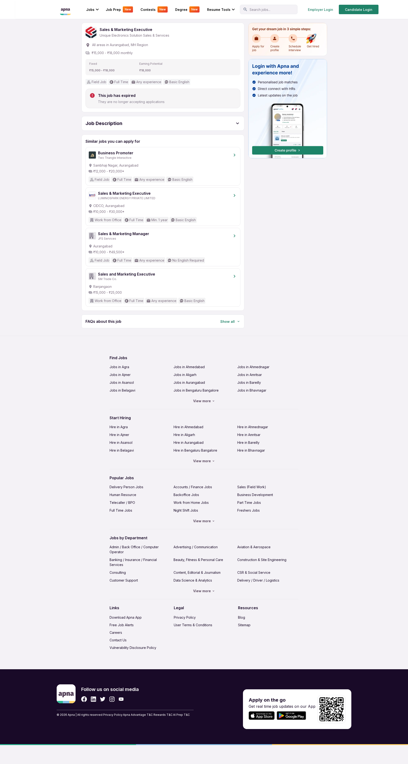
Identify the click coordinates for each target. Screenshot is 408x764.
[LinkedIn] (93, 699)
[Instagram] (112, 699)
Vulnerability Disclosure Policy (133, 648)
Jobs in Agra (119, 367)
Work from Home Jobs (191, 503)
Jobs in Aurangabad (189, 382)
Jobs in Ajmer (120, 375)
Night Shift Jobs (186, 510)
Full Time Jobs (121, 510)
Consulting (118, 572)
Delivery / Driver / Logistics (258, 580)
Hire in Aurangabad (189, 442)
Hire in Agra (119, 427)
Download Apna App (126, 617)
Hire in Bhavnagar (251, 450)
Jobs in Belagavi (122, 390)
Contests (153, 10)
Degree (186, 10)
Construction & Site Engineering (261, 560)
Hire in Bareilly (248, 442)
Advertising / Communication (196, 547)
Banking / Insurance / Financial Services (133, 562)
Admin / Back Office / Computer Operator (134, 549)
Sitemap (244, 625)
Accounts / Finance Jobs (193, 487)
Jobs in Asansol (122, 382)
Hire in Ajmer (119, 435)
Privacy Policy (185, 617)
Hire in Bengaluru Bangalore (195, 450)
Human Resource (123, 495)
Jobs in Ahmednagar (253, 367)
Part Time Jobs (249, 503)
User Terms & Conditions (193, 625)
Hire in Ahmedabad (188, 427)
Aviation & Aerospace (254, 547)
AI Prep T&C (181, 715)
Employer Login (320, 10)
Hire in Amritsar (248, 435)
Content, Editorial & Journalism (197, 572)
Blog (241, 617)
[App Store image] (262, 715)
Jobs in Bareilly (249, 382)
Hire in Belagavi (122, 450)
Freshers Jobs (248, 510)
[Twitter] (103, 699)
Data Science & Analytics (193, 580)
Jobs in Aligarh (185, 375)
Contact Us (118, 640)
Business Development (255, 495)
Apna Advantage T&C (138, 715)
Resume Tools (218, 10)
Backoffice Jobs (186, 495)
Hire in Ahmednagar (252, 427)
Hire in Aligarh (184, 435)
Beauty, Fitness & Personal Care (198, 560)
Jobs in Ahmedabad (189, 367)
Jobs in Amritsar (249, 375)
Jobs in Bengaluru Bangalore (196, 390)
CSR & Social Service (253, 572)
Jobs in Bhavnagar (251, 390)
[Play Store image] (293, 715)
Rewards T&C (163, 715)
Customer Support (124, 580)
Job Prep (118, 10)
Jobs (90, 10)
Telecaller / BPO (122, 503)
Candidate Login (358, 10)
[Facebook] (84, 699)
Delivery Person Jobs (126, 487)
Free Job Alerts (122, 625)
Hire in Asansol (121, 442)
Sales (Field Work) (251, 487)
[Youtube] (121, 699)
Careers (116, 632)
